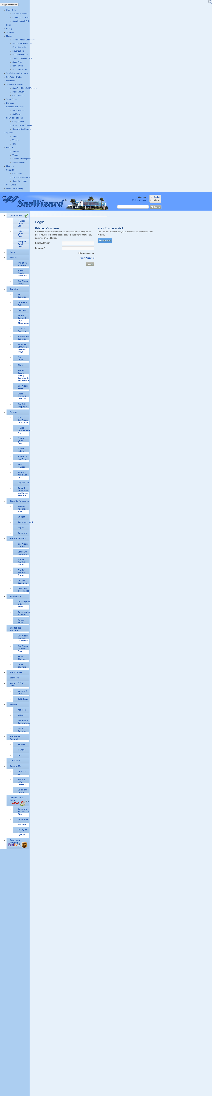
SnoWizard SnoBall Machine (24, 88)
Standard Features (22, 553)
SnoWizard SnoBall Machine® (23, 638)
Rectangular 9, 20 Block (23, 604)
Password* (40, 248)
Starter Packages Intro (23, 509)
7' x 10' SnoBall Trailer (22, 562)
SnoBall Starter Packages (17, 73)
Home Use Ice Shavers (22, 125)
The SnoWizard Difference (23, 40)
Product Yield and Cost (22, 58)
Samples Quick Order (21, 21)
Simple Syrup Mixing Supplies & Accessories (23, 376)
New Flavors (17, 66)
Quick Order (11, 10)
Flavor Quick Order (20, 47)
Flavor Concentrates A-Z (22, 43)
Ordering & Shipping (14, 188)
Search (157, 207)
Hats (14, 144)
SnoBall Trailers (18, 538)
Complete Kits (18, 122)
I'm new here (105, 240)
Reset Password (87, 258)
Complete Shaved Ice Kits (23, 811)
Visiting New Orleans (21, 177)
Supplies (10, 32)
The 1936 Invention (22, 264)
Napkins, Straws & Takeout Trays (22, 348)
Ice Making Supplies (23, 337)
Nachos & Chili (18, 110)
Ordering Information (23, 589)
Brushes (22, 310)
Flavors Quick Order (20, 14)
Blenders (10, 103)
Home (8, 25)
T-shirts (15, 140)
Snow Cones (11, 99)
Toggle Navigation (9, 5)
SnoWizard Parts (23, 387)
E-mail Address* (42, 243)
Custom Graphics (22, 581)
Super (21, 528)
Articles (15, 151)
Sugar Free (17, 62)
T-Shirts (22, 750)
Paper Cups (21, 358)
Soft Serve (16, 114)
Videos (15, 155)
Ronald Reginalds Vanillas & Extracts (23, 492)
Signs (20, 365)
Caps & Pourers (22, 330)
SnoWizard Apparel (15, 737)
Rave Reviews (18, 162)
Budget (21, 517)
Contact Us (11, 170)
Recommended (23, 522)
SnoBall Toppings (22, 405)
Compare (22, 533)
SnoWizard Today (23, 282)
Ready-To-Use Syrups (23, 832)
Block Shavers (18, 92)
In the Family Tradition (22, 273)
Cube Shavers (18, 96)
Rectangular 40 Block (23, 613)
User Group (11, 185)
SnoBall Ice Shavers (14, 84)
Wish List (136, 200)
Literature (10, 166)
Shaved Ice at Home (14, 118)
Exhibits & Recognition (22, 159)
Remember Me (87, 253)
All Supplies (22, 295)
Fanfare (9, 148)
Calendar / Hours (19, 181)
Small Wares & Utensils (22, 396)
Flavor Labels (18, 51)
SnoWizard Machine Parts (23, 648)
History (9, 29)
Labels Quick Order (20, 17)
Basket (157, 197)
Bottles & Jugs (22, 303)
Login (144, 200)
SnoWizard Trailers (14, 77)
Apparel (9, 133)
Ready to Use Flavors (21, 129)
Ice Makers (10, 81)
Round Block (21, 621)
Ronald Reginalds (20, 69)
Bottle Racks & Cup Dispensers (23, 319)
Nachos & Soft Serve (15, 107)
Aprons (15, 136)
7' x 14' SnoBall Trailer (22, 572)
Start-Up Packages (19, 501)
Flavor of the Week (20, 55)
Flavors (9, 36)
